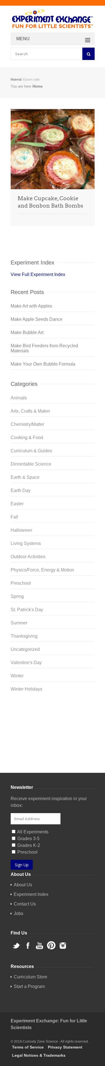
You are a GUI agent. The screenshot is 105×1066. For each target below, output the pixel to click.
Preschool (21, 583)
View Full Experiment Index (38, 274)
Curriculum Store (27, 759)
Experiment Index (31, 894)
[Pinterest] (53, 735)
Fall (14, 517)
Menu (23, 38)
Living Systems (26, 543)
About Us (23, 884)
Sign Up (22, 864)
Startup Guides (62, 759)
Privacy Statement (65, 1047)
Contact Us (25, 904)
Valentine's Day (26, 662)
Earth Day (21, 490)
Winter (17, 675)
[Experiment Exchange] (53, 19)
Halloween (21, 530)
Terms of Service (28, 1047)
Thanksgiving (24, 636)
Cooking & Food (27, 437)
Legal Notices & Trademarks (39, 1055)
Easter (17, 503)
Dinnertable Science (31, 464)
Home (37, 86)
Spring (17, 596)
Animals (19, 397)
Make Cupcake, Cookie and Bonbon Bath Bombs (50, 202)
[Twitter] (53, 708)
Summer (19, 622)
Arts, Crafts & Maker (30, 411)
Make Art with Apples (31, 306)
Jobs (18, 913)
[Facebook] (53, 717)
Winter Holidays (26, 689)
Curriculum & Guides (31, 450)
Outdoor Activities (28, 556)
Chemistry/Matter (27, 424)
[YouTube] (53, 726)
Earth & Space (25, 477)
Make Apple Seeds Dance (36, 319)
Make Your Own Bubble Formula (43, 364)
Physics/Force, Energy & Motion (42, 570)
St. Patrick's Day (27, 609)
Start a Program (29, 986)
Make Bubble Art (27, 332)
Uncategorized (25, 649)
